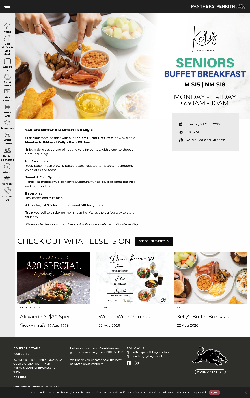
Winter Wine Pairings (124, 317)
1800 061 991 (21, 354)
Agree (214, 392)
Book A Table (32, 325)
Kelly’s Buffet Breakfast (204, 317)
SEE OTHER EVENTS (154, 241)
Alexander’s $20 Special (48, 317)
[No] (245, 392)
